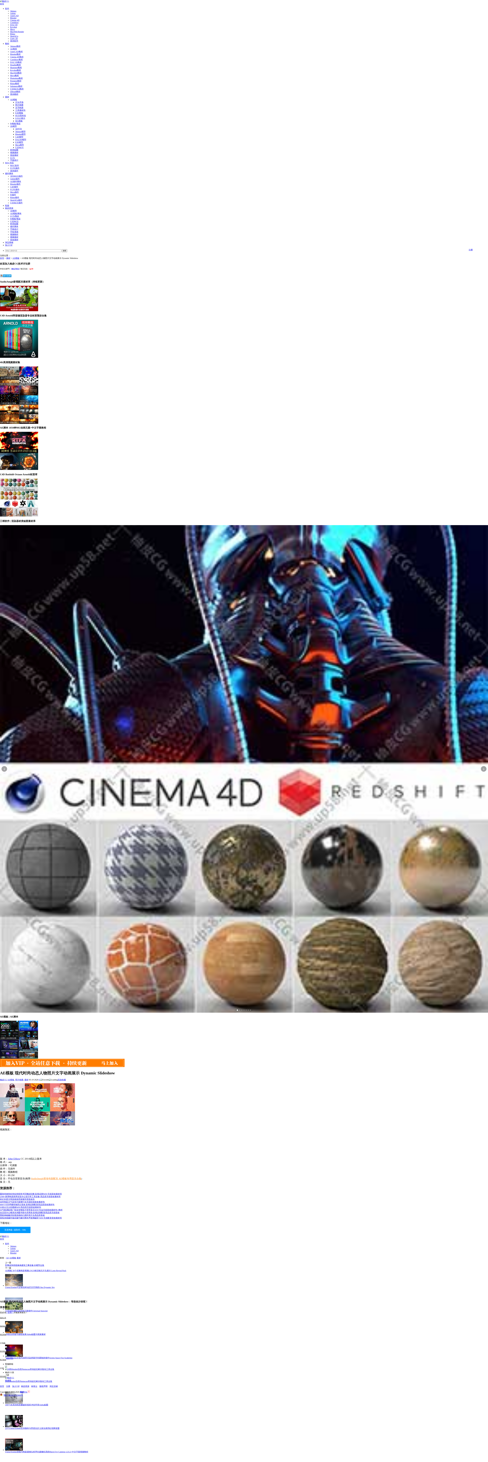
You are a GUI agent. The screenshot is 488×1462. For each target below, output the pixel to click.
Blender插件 (15, 184)
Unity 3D (14, 38)
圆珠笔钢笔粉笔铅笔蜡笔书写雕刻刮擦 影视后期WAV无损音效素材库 (31, 1194)
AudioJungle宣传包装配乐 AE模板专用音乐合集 (56, 1178)
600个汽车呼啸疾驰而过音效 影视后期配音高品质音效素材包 (27, 1204)
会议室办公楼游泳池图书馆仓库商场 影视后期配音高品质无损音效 (29, 1212)
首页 (2, 4)
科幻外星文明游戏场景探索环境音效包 (17, 1199)
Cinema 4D (14, 20)
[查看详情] (244, 769)
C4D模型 (19, 137)
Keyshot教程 (15, 70)
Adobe (13, 13)
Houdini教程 (15, 65)
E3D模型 (19, 142)
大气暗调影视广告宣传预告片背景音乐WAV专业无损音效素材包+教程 (31, 1210)
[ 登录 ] (9, 1312)
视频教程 (14, 234)
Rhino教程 (14, 84)
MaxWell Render (17, 32)
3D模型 (13, 126)
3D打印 (18, 129)
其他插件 (14, 171)
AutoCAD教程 (16, 52)
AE (7, 1258)
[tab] (237, 1010)
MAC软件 (14, 165)
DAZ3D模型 (20, 140)
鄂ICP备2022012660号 (13, 1395)
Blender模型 (20, 134)
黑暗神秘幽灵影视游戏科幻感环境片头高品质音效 (22, 1215)
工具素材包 (20, 110)
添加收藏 (62, 1080)
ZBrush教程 (15, 92)
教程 (7, 44)
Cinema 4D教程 (17, 57)
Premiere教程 (15, 81)
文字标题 (19, 108)
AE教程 (13, 49)
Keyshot (13, 27)
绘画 (7, 205)
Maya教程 (14, 76)
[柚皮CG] (4, 1)
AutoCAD (14, 16)
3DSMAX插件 (16, 176)
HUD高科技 (20, 116)
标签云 (34, 1386)
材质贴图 (14, 150)
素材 (7, 97)
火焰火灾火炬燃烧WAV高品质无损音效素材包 (20, 1207)
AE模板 (13, 100)
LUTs (12, 158)
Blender (13, 18)
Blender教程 (15, 54)
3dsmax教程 (15, 46)
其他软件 (14, 41)
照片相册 (19, 105)
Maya (12, 29)
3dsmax (13, 11)
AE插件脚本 (15, 181)
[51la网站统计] (29, 1392)
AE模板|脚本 (15, 213)
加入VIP (8, 245)
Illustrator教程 (16, 68)
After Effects (14, 1158)
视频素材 (14, 152)
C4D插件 (14, 187)
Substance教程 (16, 86)
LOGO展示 (20, 118)
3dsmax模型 (20, 132)
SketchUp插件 (16, 200)
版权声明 (43, 1386)
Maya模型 (19, 145)
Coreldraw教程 (16, 60)
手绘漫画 (14, 232)
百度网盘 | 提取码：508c (15, 1230)
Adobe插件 (15, 179)
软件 (7, 8)
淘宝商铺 (9, 242)
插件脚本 (9, 173)
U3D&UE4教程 (17, 89)
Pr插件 (13, 195)
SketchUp (14, 36)
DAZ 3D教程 (16, 62)
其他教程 (14, 94)
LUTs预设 (14, 216)
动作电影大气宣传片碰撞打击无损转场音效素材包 (22, 1202)
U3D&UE (19, 147)
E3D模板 (19, 113)
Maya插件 (14, 192)
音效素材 (14, 155)
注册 (471, 250)
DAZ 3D (14, 25)
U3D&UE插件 (16, 203)
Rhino (12, 34)
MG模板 (19, 121)
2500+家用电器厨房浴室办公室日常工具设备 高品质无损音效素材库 (30, 1197)
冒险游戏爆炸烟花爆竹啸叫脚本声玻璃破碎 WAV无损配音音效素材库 (31, 1218)
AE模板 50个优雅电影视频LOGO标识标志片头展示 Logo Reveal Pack (35, 1271)
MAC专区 (9, 163)
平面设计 (14, 160)
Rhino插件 (14, 197)
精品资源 (9, 208)
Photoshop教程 (16, 78)
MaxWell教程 (16, 73)
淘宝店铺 (54, 1386)
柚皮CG (3, 1080)
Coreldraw (14, 22)
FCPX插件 (14, 168)
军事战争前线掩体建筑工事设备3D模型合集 (24, 1265)
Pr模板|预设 (15, 124)
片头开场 (19, 102)
